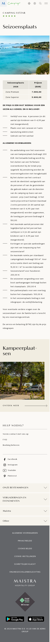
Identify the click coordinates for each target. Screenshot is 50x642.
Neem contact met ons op (15, 434)
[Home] (10, 3)
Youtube (12, 470)
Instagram (13, 465)
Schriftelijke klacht (24, 576)
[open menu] (46, 3)
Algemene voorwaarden (24, 544)
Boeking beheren (11, 445)
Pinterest (12, 476)
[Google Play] (14, 631)
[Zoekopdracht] (40, 3)
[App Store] (35, 631)
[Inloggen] (35, 3)
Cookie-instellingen (24, 568)
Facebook (12, 459)
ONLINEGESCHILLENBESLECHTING (24, 583)
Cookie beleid (24, 560)
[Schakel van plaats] (29, 3)
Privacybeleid (24, 552)
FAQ (5, 440)
